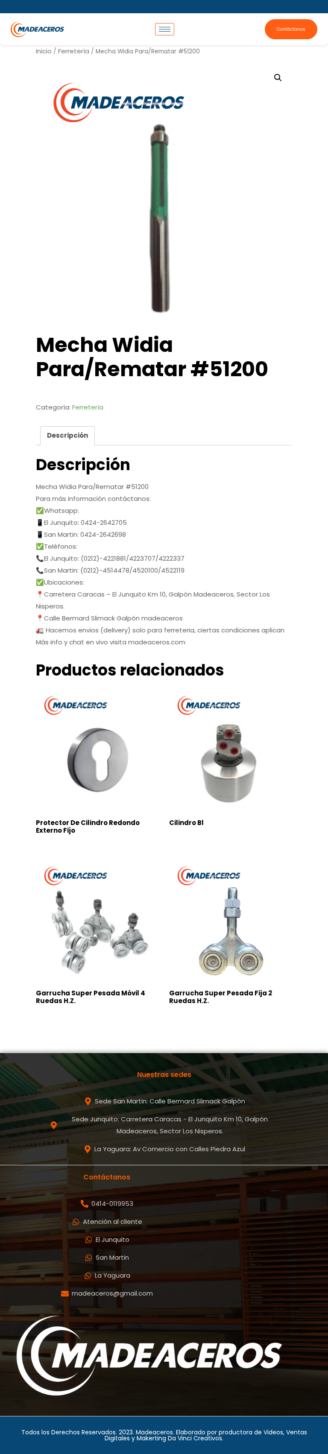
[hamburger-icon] (164, 29)
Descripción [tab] (67, 435)
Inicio (44, 51)
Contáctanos (291, 29)
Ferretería (73, 51)
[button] (278, 77)
